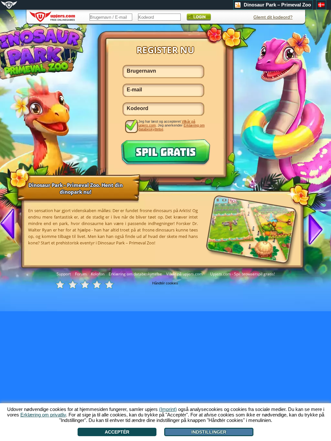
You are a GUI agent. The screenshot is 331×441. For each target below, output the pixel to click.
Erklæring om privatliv (43, 414)
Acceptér (117, 432)
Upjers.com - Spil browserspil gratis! (242, 274)
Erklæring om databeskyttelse (135, 274)
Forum (81, 274)
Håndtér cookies (165, 283)
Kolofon (97, 274)
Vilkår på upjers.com (184, 274)
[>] (313, 229)
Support (64, 274)
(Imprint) (168, 409)
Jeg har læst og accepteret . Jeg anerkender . (171, 125)
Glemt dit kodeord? (273, 17)
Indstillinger (208, 432)
